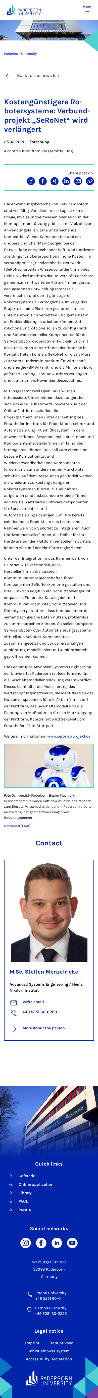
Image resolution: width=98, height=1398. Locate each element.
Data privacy (61, 1342)
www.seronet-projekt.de (68, 736)
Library (25, 1192)
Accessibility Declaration (49, 1359)
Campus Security (50, 1308)
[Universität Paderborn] (49, 1378)
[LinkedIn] (57, 1242)
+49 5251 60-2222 (51, 1313)
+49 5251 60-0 (48, 1298)
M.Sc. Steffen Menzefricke (44, 972)
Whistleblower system (49, 1350)
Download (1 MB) (17, 826)
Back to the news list (38, 75)
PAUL (23, 1201)
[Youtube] (72, 1242)
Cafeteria (27, 1175)
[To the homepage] (24, 9)
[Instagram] (25, 1242)
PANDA (25, 1210)
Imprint (32, 1342)
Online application (36, 1184)
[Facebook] (41, 1242)
